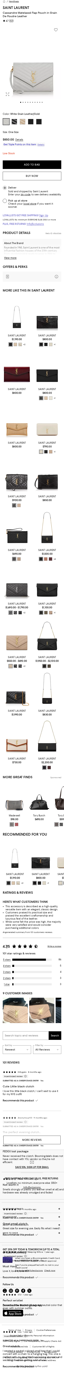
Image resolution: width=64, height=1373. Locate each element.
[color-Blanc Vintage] (41, 451)
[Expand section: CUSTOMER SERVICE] (32, 1209)
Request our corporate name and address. (35, 1360)
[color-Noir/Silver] (10, 344)
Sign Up (43, 215)
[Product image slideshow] (32, 67)
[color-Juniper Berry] (11, 824)
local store (29, 204)
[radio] (10, 344)
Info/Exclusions (35, 224)
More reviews (32, 1139)
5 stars (7, 959)
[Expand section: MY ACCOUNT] (32, 1217)
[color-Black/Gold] (14, 559)
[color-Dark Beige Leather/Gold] (19, 559)
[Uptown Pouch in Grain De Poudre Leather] (47, 368)
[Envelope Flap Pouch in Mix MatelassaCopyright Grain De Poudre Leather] (17, 475)
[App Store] (13, 1313)
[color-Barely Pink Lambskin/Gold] (45, 559)
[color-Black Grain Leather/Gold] (41, 398)
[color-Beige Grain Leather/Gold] (46, 398)
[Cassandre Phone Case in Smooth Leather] (47, 421)
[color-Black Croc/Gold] (41, 344)
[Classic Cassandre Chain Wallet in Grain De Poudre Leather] (17, 582)
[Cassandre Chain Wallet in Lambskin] (17, 689)
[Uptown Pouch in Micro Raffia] (17, 421)
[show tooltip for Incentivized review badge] (25, 1076)
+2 (24, 344)
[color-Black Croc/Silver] (46, 344)
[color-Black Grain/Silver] (10, 612)
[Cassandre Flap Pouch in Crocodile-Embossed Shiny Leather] (47, 475)
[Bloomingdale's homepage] (4, 1)
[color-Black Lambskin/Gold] (41, 559)
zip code (26, 194)
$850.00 (8, 139)
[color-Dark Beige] (15, 344)
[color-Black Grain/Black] (15, 612)
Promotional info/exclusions (29, 1270)
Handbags (14, 1)
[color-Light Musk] (49, 666)
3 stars (7, 972)
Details (19, 139)
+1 (54, 344)
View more (10, 258)
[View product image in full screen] (7, 94)
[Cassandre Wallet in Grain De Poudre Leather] (17, 636)
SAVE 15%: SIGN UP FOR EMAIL (32, 1167)
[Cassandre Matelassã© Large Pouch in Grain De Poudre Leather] (17, 528)
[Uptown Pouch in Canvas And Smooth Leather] (17, 737)
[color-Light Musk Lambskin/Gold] (46, 612)
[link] (17, 340)
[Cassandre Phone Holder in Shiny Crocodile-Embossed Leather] (47, 689)
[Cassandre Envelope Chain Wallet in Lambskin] (47, 528)
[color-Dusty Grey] (50, 612)
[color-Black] (46, 451)
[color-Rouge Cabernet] (49, 767)
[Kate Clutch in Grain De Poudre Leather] (47, 737)
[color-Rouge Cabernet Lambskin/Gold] (50, 559)
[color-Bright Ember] (16, 824)
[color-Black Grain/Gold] (20, 612)
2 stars (7, 978)
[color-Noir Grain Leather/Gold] (15, 666)
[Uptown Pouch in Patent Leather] (17, 368)
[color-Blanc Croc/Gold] (50, 344)
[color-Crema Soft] (20, 344)
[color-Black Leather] (61, 824)
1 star (7, 984)
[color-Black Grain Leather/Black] (20, 666)
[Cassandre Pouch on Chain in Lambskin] (47, 636)
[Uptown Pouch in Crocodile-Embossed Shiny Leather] (47, 314)
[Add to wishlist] (55, 30)
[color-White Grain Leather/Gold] (50, 398)
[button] (32, 67)
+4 (55, 559)
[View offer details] (32, 277)
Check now (49, 1270)
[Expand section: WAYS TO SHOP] (32, 1233)
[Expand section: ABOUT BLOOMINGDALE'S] (32, 1225)
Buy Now (32, 176)
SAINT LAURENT (16, 7)
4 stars (7, 965)
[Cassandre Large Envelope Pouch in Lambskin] (47, 582)
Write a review (54, 946)
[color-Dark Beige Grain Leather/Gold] (10, 666)
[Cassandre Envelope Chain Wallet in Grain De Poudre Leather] (17, 314)
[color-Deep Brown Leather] (56, 824)
